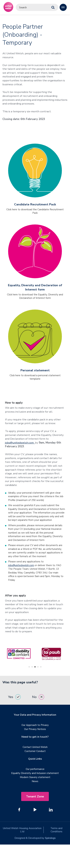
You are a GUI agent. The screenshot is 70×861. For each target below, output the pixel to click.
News (35, 781)
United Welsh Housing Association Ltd (22, 830)
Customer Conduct (35, 751)
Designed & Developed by (35, 838)
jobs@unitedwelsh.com (20, 443)
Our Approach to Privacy (35, 725)
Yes (10, 697)
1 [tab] (29, 666)
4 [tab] (37, 666)
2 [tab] (32, 666)
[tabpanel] (44, 653)
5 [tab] (40, 666)
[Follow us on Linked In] (51, 809)
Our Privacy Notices (35, 729)
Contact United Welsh (35, 747)
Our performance (35, 769)
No (34, 697)
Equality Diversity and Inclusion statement (35, 773)
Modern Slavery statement (35, 777)
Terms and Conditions (56, 830)
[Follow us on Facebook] (19, 809)
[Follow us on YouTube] (35, 809)
